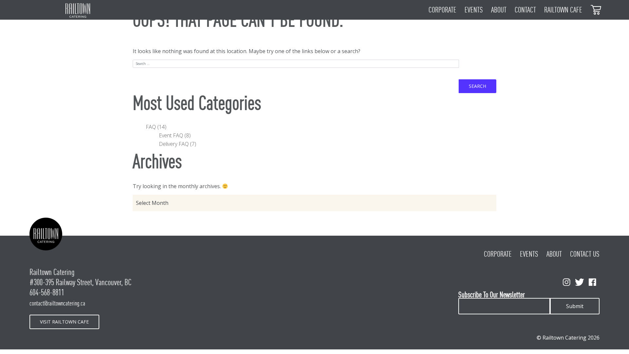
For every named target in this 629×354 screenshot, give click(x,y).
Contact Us (585, 254)
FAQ (151, 126)
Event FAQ (171, 135)
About (498, 10)
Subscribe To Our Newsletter (491, 295)
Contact (525, 10)
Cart (596, 9)
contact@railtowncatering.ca (57, 303)
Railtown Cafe (563, 10)
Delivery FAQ (174, 144)
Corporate (442, 10)
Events (474, 10)
